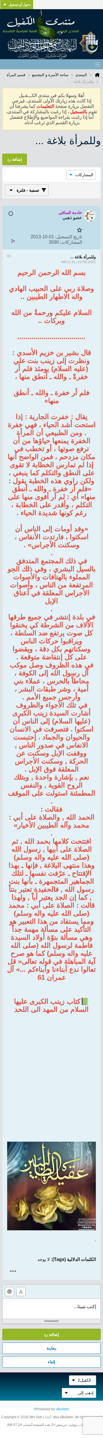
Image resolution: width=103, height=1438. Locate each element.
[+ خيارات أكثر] (13, 1271)
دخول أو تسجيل (20, 5)
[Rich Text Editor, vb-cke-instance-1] (51, 1309)
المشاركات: (71, 242)
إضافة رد (51, 1334)
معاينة (52, 1348)
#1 (9, 256)
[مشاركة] (13, 241)
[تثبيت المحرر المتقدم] (20, 1291)
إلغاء (51, 1362)
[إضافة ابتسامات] (9, 1291)
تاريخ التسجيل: (68, 236)
